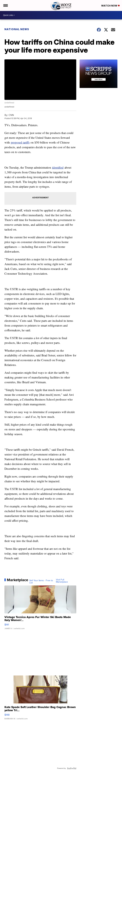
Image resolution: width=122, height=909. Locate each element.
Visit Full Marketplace (62, 581)
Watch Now (109, 5)
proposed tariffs (20, 142)
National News (16, 29)
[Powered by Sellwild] (71, 768)
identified (58, 167)
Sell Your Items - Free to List (41, 581)
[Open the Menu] (5, 5)
